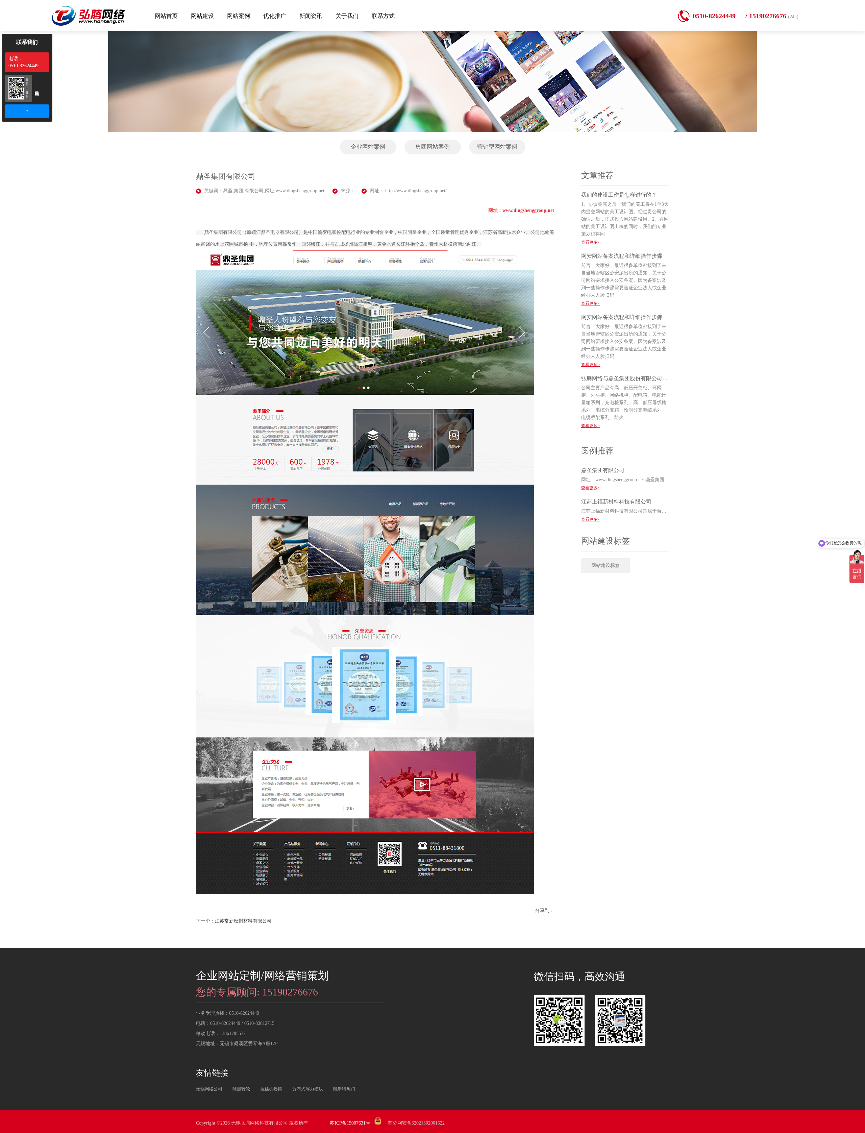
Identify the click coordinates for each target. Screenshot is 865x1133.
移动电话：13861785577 (221, 1033)
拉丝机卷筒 (271, 1088)
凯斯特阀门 (344, 1088)
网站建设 (202, 16)
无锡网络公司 (209, 1088)
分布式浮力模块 (307, 1088)
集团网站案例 (432, 147)
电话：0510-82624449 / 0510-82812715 (235, 1023)
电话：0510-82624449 (23, 62)
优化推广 (274, 16)
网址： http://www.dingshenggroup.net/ (408, 190)
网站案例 (238, 16)
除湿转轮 (241, 1088)
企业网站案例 (368, 147)
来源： (348, 190)
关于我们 (347, 16)
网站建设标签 (605, 565)
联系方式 (383, 16)
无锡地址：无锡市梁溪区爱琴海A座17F (237, 1043)
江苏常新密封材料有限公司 (243, 920)
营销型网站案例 (497, 147)
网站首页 (166, 16)
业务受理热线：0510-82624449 (227, 1013)
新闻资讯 (310, 16)
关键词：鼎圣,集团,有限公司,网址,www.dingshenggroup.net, (265, 190)
